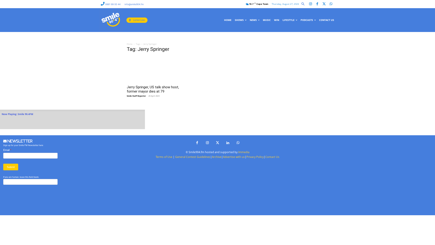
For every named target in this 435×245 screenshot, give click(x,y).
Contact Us (272, 157)
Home (130, 44)
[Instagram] (310, 4)
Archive (216, 157)
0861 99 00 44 (113, 4)
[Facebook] (317, 4)
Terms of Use (164, 157)
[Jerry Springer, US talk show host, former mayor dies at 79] (154, 69)
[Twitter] (324, 4)
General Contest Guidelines (192, 157)
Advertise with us (234, 157)
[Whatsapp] (330, 4)
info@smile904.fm (134, 4)
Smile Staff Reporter (136, 96)
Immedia (243, 152)
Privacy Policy (255, 157)
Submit (11, 167)
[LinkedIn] (227, 143)
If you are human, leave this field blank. (21, 177)
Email (7, 150)
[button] (303, 4)
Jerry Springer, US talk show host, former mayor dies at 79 (153, 89)
